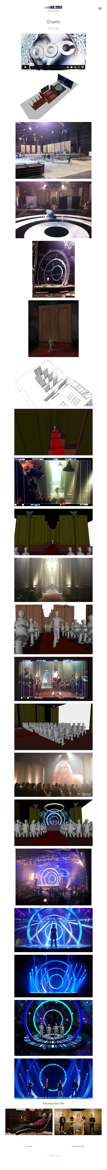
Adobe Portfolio (58, 1165)
